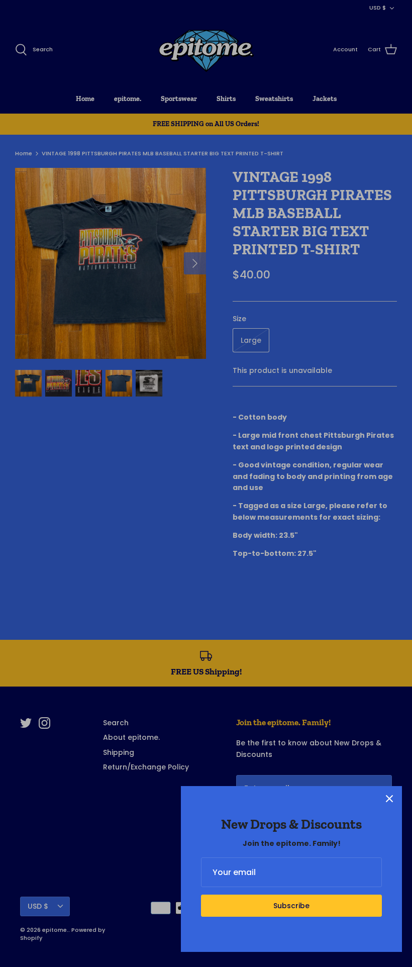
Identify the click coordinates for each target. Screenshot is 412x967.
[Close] (389, 799)
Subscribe (291, 906)
